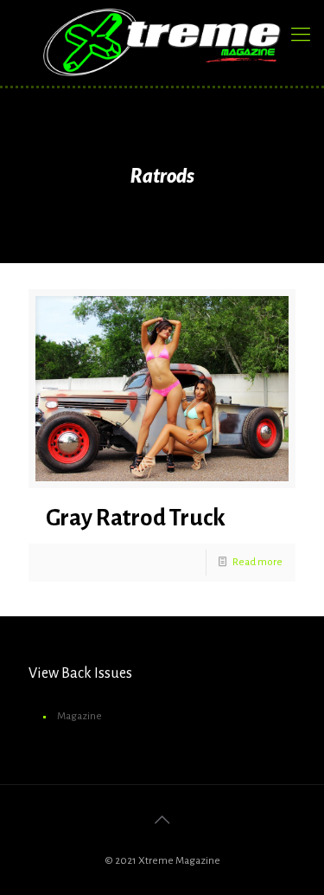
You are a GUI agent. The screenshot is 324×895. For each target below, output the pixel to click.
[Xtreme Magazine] (162, 42)
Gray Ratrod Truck (136, 518)
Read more (257, 562)
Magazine (79, 716)
